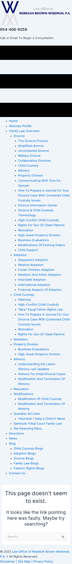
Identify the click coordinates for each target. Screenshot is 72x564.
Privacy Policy (43, 561)
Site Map (24, 561)
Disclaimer (7, 561)
